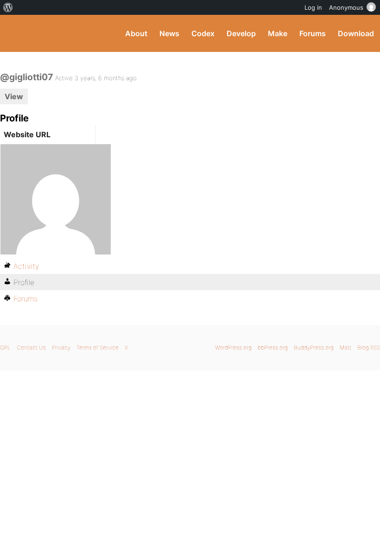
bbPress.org (273, 347)
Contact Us (31, 347)
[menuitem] (8, 7)
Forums (312, 33)
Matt (345, 347)
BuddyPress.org (15, 33)
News (169, 33)
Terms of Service (97, 347)
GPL (5, 347)
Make (277, 33)
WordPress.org (233, 347)
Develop (241, 33)
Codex (203, 33)
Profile (23, 282)
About (136, 33)
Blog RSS (368, 347)
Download (356, 33)
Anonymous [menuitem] (346, 7)
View (14, 96)
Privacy (61, 347)
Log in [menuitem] (313, 7)
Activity (26, 266)
